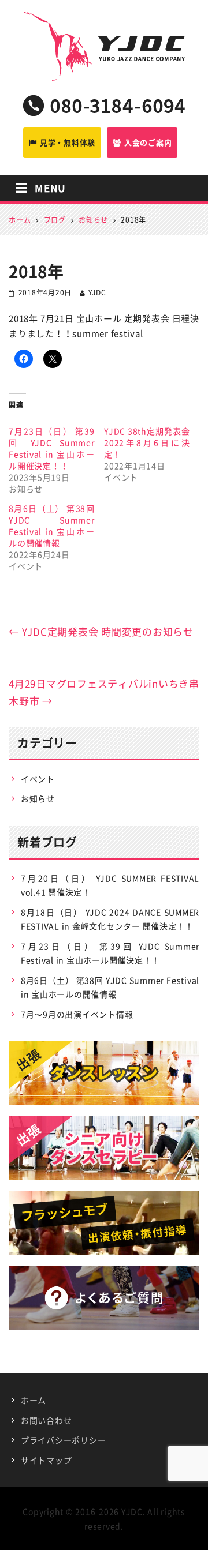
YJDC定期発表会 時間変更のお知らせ (101, 631)
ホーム (33, 1400)
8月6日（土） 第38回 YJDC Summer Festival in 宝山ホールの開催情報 (52, 525)
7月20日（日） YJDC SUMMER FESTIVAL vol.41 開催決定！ (110, 885)
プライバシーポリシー (63, 1440)
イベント (38, 779)
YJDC (97, 292)
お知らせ (38, 798)
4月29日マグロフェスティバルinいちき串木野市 (104, 692)
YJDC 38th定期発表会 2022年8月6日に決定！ (147, 442)
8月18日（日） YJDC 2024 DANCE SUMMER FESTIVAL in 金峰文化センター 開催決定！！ (110, 919)
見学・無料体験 (67, 142)
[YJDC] (104, 22)
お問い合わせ (46, 1420)
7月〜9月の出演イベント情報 (77, 1014)
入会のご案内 (148, 142)
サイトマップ (46, 1460)
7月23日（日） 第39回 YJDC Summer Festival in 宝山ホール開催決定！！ (52, 448)
